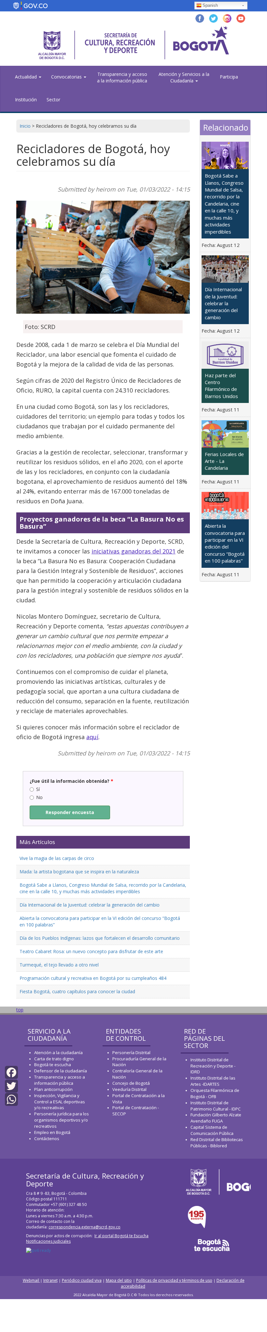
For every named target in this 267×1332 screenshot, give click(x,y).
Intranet (50, 1280)
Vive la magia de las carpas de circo (57, 858)
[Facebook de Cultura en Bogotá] (199, 18)
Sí (38, 789)
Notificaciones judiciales (48, 1241)
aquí (92, 737)
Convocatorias (67, 77)
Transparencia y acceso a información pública (59, 1080)
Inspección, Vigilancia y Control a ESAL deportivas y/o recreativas (59, 1102)
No (39, 797)
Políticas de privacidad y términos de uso (174, 1280)
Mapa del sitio (119, 1280)
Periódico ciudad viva (82, 1280)
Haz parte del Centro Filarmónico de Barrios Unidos (221, 385)
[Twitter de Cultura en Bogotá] (213, 18)
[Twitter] (11, 1085)
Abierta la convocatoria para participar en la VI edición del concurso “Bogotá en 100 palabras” (225, 543)
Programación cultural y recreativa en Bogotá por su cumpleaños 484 (93, 978)
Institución (26, 99)
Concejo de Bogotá (131, 1083)
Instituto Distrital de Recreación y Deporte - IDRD (212, 1066)
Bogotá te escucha (52, 1064)
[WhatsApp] (11, 1099)
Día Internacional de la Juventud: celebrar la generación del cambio (90, 905)
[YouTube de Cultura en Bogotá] (240, 18)
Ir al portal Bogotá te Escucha (121, 1236)
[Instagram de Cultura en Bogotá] (227, 18)
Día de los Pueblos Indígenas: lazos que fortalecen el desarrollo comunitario (100, 938)
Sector (53, 99)
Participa (229, 77)
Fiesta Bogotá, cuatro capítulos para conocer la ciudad (77, 991)
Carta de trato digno (54, 1059)
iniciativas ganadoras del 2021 (133, 551)
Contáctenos (46, 1138)
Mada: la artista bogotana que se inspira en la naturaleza (79, 871)
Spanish (210, 5)
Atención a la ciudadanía (58, 1052)
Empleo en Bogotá (52, 1132)
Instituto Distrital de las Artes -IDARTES (212, 1081)
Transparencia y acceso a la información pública (122, 77)
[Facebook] (11, 1072)
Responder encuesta (70, 812)
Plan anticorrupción (53, 1089)
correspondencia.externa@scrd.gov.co (84, 1227)
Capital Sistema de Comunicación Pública (211, 1130)
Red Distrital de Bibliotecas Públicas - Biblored (216, 1143)
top (19, 1010)
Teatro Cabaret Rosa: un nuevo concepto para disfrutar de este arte (91, 951)
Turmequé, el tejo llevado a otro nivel (59, 965)
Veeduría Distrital (129, 1089)
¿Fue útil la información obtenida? (71, 781)
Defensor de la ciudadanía (60, 1071)
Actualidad (26, 77)
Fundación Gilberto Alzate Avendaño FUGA (215, 1118)
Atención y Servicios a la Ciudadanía (184, 77)
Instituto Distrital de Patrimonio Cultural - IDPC (215, 1106)
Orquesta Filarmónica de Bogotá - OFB (214, 1093)
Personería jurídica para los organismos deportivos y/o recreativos (61, 1120)
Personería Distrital (131, 1052)
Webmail (31, 1280)
